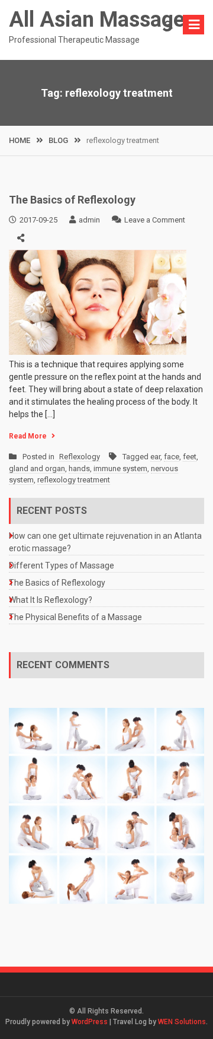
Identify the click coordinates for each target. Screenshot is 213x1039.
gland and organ (37, 468)
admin (89, 219)
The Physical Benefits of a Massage (75, 617)
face (171, 456)
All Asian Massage (97, 19)
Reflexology (79, 456)
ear (155, 456)
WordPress (90, 1022)
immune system (120, 468)
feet (189, 456)
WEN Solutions (182, 1022)
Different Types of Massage (61, 565)
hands (79, 468)
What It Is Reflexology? (50, 600)
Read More (28, 436)
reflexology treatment (73, 479)
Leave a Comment (154, 219)
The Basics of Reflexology (72, 199)
